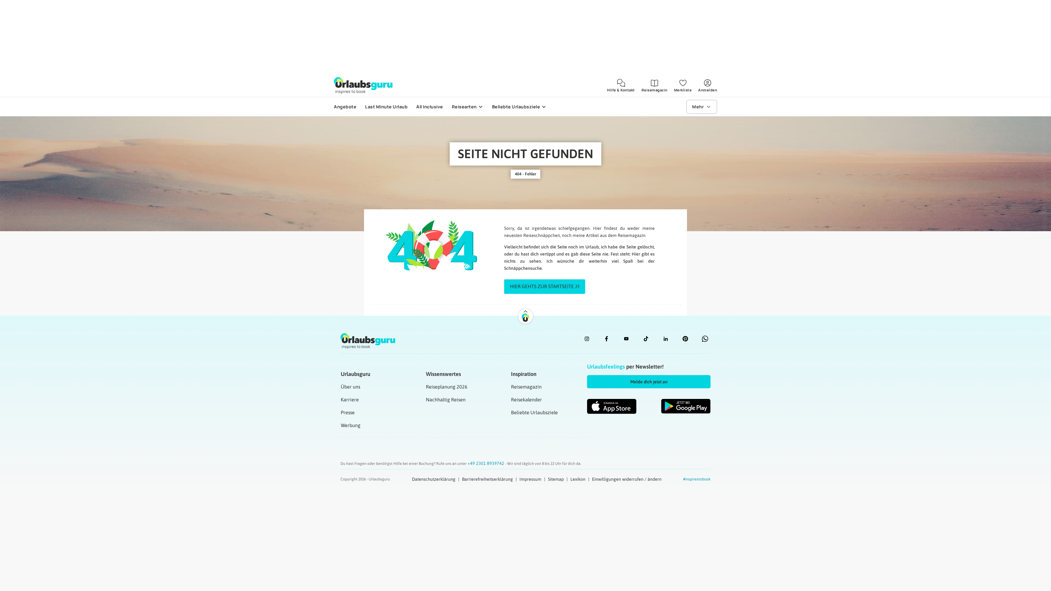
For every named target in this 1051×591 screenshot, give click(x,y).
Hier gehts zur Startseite (542, 286)
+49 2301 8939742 (486, 463)
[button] (649, 381)
